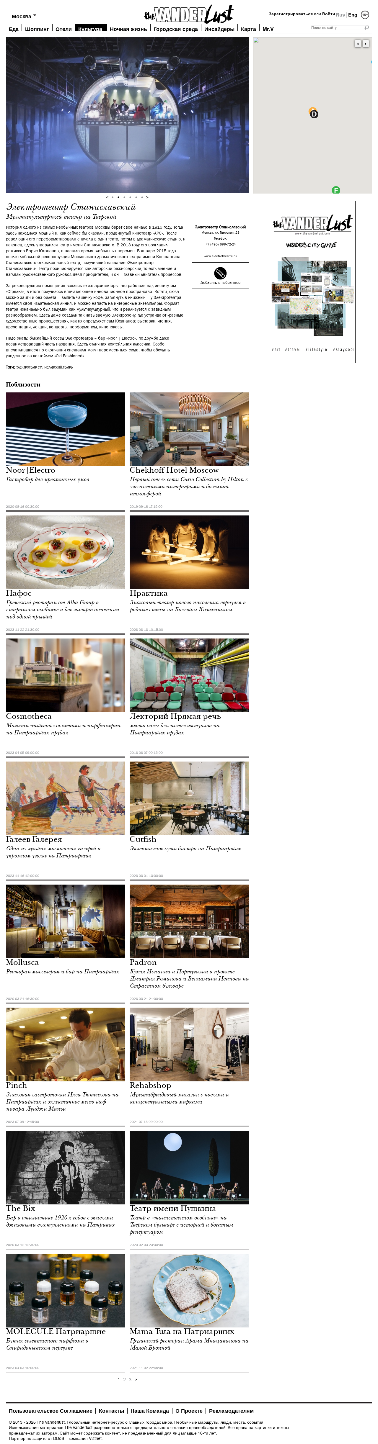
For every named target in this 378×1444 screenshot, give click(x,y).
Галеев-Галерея (34, 840)
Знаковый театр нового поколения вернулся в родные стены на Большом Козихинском (187, 606)
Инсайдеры (219, 28)
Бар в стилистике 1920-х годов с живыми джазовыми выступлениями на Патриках (60, 1221)
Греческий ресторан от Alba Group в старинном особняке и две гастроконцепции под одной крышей (62, 609)
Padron (143, 963)
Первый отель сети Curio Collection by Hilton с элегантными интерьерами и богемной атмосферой (188, 486)
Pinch (16, 1086)
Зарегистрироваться (291, 14)
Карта (248, 28)
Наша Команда (150, 1411)
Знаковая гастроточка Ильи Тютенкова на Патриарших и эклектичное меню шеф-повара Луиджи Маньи (62, 1101)
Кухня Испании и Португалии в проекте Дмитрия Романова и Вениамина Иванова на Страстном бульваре (189, 978)
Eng (352, 15)
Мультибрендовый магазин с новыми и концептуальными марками (179, 1098)
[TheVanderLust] (189, 12)
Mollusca (22, 963)
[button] (314, 114)
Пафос (19, 594)
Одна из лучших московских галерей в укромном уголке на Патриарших (53, 852)
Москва (21, 16)
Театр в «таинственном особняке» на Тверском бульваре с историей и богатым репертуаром (181, 1224)
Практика (149, 594)
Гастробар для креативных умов (47, 479)
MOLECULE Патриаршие (56, 1332)
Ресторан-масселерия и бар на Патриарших (62, 971)
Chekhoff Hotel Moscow (174, 471)
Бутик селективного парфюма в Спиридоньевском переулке (47, 1344)
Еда (14, 28)
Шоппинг (37, 28)
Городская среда (176, 28)
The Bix (20, 1209)
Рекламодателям (231, 1411)
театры (68, 368)
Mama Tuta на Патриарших (182, 1332)
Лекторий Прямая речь (175, 717)
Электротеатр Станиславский (39, 368)
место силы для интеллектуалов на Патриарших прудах (174, 729)
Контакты (111, 1411)
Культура (90, 28)
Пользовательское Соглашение (50, 1411)
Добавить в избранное (220, 282)
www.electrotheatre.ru (220, 256)
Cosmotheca (29, 717)
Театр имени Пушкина (173, 1209)
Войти (328, 14)
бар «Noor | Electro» (117, 338)
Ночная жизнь (128, 28)
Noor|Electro (30, 471)
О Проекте (189, 1411)
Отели (64, 28)
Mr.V (268, 28)
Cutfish (143, 840)
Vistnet (95, 1438)
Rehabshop (150, 1086)
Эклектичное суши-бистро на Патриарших (185, 848)
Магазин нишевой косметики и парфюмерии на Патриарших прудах (63, 729)
